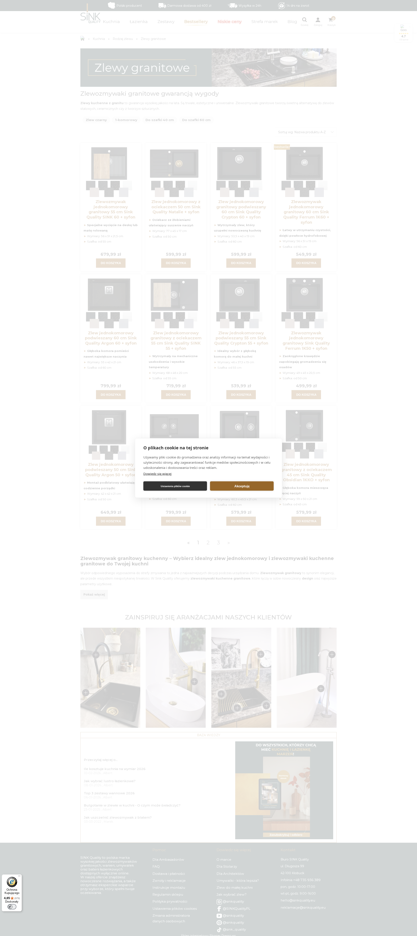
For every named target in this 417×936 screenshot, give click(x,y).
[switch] (12, 906)
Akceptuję (242, 486)
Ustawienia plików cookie (175, 486)
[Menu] (19, 877)
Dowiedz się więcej (157, 473)
